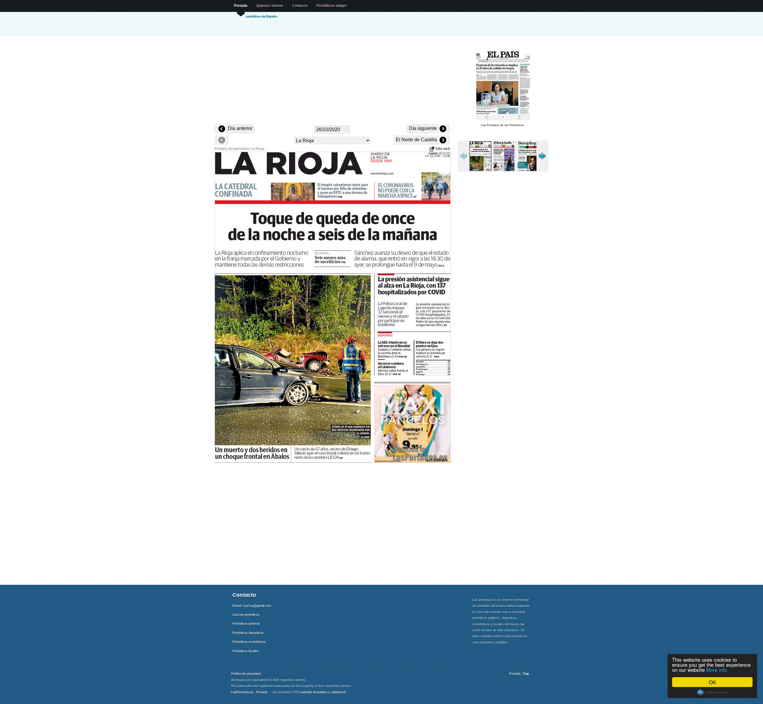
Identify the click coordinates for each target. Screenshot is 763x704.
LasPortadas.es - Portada (249, 692)
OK (712, 682)
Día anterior (239, 128)
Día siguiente (423, 128)
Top (526, 673)
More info (716, 669)
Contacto (300, 6)
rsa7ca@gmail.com (257, 605)
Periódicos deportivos (248, 633)
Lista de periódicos (246, 614)
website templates (314, 692)
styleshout (339, 692)
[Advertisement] (332, 80)
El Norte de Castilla (417, 139)
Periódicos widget (332, 6)
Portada (240, 6)
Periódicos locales (245, 651)
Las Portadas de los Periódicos (502, 125)
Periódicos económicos (249, 641)
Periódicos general (245, 623)
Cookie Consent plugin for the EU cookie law (712, 692)
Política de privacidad (246, 673)
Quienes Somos (269, 6)
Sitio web (442, 149)
